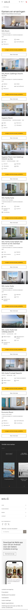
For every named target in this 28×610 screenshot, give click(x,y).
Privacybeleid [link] (5, 592)
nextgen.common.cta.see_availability (14, 50)
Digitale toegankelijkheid (7, 603)
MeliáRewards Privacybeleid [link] (8, 595)
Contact (4, 516)
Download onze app (9, 553)
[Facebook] (3, 524)
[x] (9, 524)
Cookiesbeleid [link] (5, 597)
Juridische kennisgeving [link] (7, 589)
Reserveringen (5, 508)
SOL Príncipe (6, 6)
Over (3, 505)
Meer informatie (14, 54)
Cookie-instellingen (6, 600)
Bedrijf (3, 512)
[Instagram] (6, 524)
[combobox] (22, 1)
